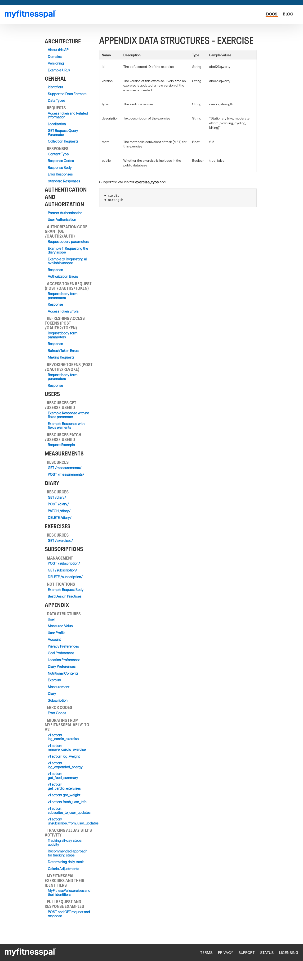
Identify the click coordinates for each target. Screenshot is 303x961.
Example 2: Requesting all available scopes (67, 261)
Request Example (61, 445)
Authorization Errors (63, 276)
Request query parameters (68, 241)
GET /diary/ (57, 497)
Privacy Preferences (63, 646)
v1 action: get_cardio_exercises (64, 786)
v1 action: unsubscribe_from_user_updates (69, 821)
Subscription (57, 700)
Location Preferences (64, 660)
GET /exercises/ (60, 540)
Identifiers (55, 87)
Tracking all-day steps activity (64, 842)
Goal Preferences (61, 653)
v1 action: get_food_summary (63, 775)
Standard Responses (64, 181)
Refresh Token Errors (63, 351)
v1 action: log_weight (64, 756)
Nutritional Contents (63, 673)
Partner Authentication (65, 213)
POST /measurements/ (66, 474)
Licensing (288, 952)
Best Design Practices (64, 596)
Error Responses (60, 174)
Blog (288, 13)
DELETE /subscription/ (65, 577)
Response (55, 270)
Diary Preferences (62, 666)
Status (267, 952)
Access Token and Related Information (68, 115)
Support (246, 952)
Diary (52, 693)
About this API (58, 50)
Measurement (58, 687)
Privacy (225, 952)
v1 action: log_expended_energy (65, 765)
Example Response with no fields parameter (68, 415)
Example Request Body (66, 590)
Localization (57, 124)
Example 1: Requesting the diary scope (68, 250)
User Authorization (62, 219)
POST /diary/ (58, 504)
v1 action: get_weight (64, 795)
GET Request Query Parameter (63, 132)
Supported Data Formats (67, 94)
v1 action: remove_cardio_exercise (67, 747)
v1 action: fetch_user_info (67, 802)
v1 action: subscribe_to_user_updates (69, 810)
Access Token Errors (63, 311)
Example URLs (59, 70)
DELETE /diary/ (59, 517)
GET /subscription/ (62, 570)
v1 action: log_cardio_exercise (63, 737)
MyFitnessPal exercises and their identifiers (69, 892)
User (51, 619)
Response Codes (61, 161)
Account (54, 639)
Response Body (60, 168)
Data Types (56, 100)
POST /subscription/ (64, 563)
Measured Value (60, 626)
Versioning (56, 63)
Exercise (54, 680)
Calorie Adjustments (63, 869)
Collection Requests (63, 141)
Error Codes (57, 713)
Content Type (58, 154)
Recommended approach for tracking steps (67, 853)
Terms (206, 952)
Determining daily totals (66, 862)
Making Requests (61, 357)
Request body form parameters (62, 295)
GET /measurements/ (64, 468)
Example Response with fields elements (66, 425)
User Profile (56, 633)
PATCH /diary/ (59, 511)
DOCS (271, 13)
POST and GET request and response (69, 914)
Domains (55, 57)
